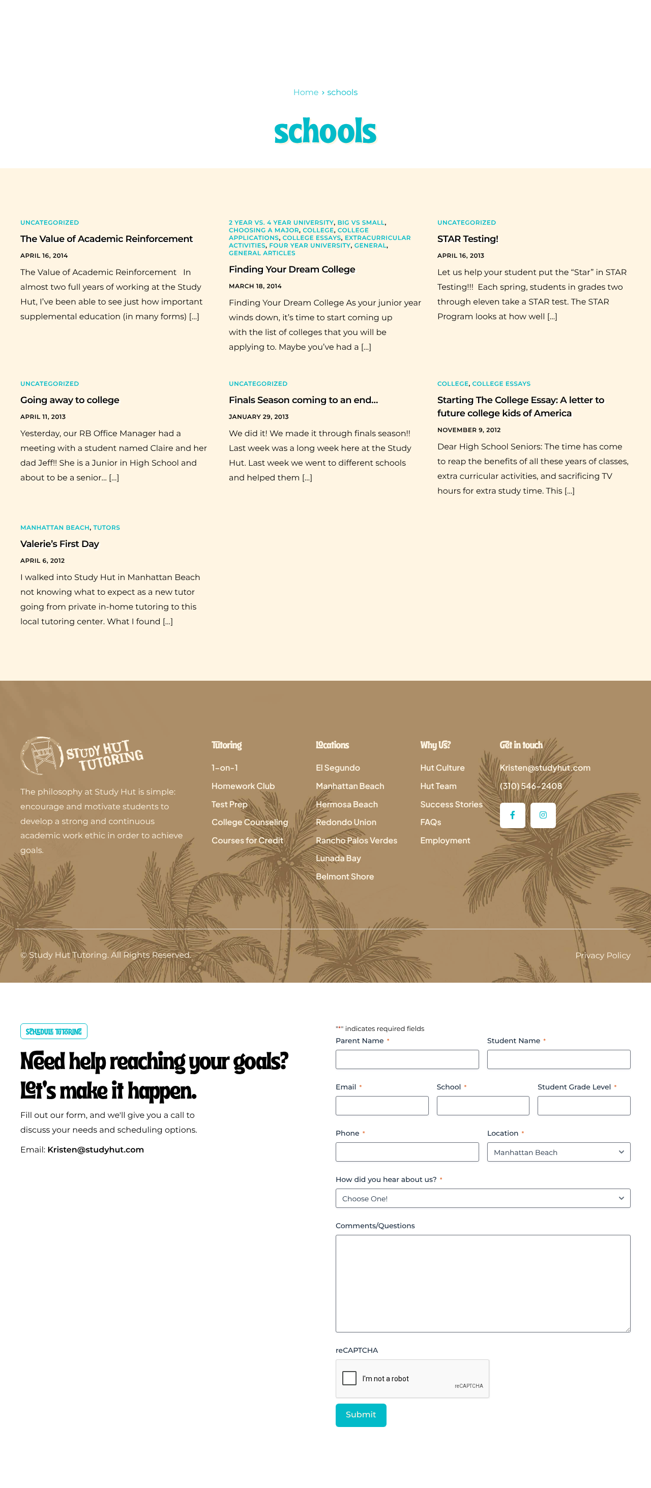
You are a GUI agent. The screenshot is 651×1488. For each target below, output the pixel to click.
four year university (309, 246)
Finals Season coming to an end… (303, 400)
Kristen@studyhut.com (95, 1150)
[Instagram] (543, 815)
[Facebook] (512, 815)
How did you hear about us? (389, 1179)
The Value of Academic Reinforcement (106, 239)
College (318, 230)
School (452, 1086)
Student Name (516, 1040)
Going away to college (69, 400)
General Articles (262, 253)
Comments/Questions (375, 1225)
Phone (350, 1133)
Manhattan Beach (55, 528)
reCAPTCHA (357, 1350)
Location (505, 1133)
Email (349, 1086)
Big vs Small (360, 223)
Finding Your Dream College (292, 269)
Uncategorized (49, 223)
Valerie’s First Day (59, 544)
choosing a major (264, 230)
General (370, 246)
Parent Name (362, 1040)
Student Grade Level (577, 1086)
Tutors (106, 528)
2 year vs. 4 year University (281, 223)
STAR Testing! (467, 239)
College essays (312, 238)
